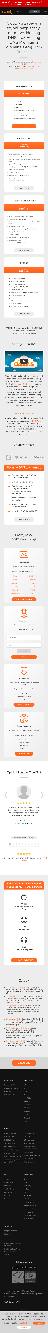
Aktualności (8, 1182)
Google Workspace (11, 1150)
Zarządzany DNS (10, 1143)
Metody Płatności (30, 1205)
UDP (33, 583)
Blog (25, 1179)
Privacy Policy (28, 1291)
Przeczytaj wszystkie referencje (24, 838)
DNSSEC (27, 1137)
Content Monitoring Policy (31, 1293)
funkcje (26, 1189)
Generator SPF (29, 1212)
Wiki (25, 1182)
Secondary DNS (29, 1133)
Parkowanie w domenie (12, 1156)
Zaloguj (34, 12)
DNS (15, 576)
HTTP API (27, 1195)
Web (15, 580)
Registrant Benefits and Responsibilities (12, 1250)
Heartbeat (15, 583)
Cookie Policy (10, 1293)
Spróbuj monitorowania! (24, 599)
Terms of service (11, 1291)
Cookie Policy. (26, 1323)
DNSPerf (36, 421)
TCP (33, 587)
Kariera (6, 1199)
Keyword (33, 580)
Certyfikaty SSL (10, 1153)
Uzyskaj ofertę (24, 520)
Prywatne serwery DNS (32, 1155)
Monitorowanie (29, 1080)
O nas (6, 1179)
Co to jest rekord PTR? (14, 996)
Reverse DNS (9, 1137)
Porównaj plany (24, 188)
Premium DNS (20, 384)
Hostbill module (29, 1202)
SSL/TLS (15, 587)
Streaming (15, 594)
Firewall (15, 590)
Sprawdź (24, 651)
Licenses (10, 1296)
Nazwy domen (29, 1152)
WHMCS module (30, 1199)
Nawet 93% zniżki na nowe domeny (24, 657)
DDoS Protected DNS (12, 1088)
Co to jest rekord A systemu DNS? (18, 987)
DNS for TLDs (29, 1159)
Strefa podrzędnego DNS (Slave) (18, 1028)
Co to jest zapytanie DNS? (15, 1041)
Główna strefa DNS (13, 1019)
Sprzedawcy (8, 1234)
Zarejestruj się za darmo (24, 126)
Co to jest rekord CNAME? (15, 1006)
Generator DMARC (31, 1215)
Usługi (6, 1129)
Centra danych (9, 1189)
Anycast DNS (30, 66)
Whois (6, 1255)
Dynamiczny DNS (10, 1133)
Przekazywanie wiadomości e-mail (30, 1148)
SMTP (33, 590)
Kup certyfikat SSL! (24, 704)
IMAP (33, 594)
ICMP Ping (33, 576)
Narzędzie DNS (29, 1209)
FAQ (25, 1192)
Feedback (7, 1195)
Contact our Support (24, 960)
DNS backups (29, 1140)
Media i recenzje (10, 1192)
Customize (24, 1327)
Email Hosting (29, 1162)
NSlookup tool (29, 1219)
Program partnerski (11, 1231)
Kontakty (7, 1186)
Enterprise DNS (10, 1095)
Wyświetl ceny (24, 753)
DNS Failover (9, 1140)
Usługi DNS (24, 1063)
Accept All (39, 1323)
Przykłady (27, 1186)
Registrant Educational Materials (12, 1245)
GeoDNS (30, 68)
